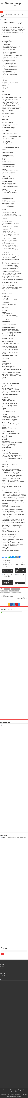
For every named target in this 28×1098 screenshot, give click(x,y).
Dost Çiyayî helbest (15, 589)
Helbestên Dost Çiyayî (17, 592)
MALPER (2, 973)
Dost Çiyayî (7, 589)
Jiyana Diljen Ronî (21, 598)
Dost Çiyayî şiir (4, 590)
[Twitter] (14, 604)
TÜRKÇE (2, 975)
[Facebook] (11, 604)
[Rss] (9, 604)
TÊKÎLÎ (2, 969)
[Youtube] (16, 604)
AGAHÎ (2, 964)
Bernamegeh (14, 3)
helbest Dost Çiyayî (5, 592)
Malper (3, 15)
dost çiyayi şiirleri (14, 590)
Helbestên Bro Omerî (8, 596)
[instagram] (19, 604)
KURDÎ (8, 15)
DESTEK (2, 966)
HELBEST (13, 15)
